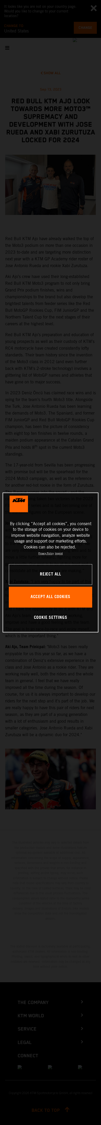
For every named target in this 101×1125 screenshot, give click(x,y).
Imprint (59, 553)
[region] (51, 562)
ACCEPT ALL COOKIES (50, 597)
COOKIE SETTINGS (50, 618)
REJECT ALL (50, 575)
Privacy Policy (46, 553)
